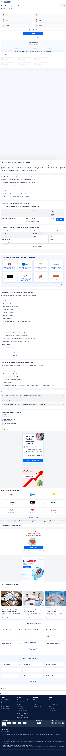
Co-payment (27, 664)
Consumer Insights (37, 706)
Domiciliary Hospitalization (30, 670)
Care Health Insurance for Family (40, 268)
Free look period (50, 675)
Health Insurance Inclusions (53, 670)
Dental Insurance (6, 643)
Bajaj (33, 496)
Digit (32, 504)
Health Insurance (7, 69)
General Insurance (6, 699)
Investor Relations (53, 711)
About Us (51, 699)
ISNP (50, 706)
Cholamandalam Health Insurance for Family (56, 268)
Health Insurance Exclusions (9, 675)
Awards (34, 704)
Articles (34, 699)
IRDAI (2, 731)
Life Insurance (6, 701)
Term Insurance (6, 702)
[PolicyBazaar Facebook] (52, 723)
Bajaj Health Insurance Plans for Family (25, 268)
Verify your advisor (53, 710)
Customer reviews (37, 701)
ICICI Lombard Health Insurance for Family (56, 279)
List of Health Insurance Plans (31, 629)
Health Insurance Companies (31, 635)
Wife (40, 15)
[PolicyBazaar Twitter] (56, 723)
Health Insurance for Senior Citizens (52, 635)
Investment (5, 704)
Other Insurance (6, 708)
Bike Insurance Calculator (22, 717)
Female (10, 8)
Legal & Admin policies (54, 704)
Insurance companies (37, 702)
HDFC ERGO (32, 512)
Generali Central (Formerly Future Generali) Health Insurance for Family (25, 279)
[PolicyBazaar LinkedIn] (59, 723)
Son (7, 20)
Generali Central (11, 512)
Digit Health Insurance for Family (9, 279)
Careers (50, 702)
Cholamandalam (11, 504)
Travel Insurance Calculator (22, 713)
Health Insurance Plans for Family (10, 635)
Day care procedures (51, 664)
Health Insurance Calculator (23, 711)
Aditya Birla (11, 496)
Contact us (51, 708)
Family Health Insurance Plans (11, 284)
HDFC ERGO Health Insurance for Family (40, 279)
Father (7, 25)
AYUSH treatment (6, 664)
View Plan (59, 219)
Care (54, 496)
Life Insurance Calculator (22, 710)
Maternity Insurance (51, 629)
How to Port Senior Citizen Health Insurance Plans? (10, 610)
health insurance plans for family (34, 168)
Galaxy (54, 504)
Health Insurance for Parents (53, 643)
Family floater (27, 675)
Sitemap (51, 701)
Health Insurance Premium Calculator (30, 643)
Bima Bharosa (6, 731)
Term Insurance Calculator (22, 704)
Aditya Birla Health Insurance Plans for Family (9, 268)
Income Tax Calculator (21, 702)
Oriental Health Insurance (16, 69)
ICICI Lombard (53, 512)
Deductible (5, 670)
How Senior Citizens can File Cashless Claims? (55, 610)
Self (7, 15)
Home (2, 69)
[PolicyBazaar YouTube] (63, 723)
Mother (40, 25)
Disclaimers (3, 688)
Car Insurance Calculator (22, 715)
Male (4, 8)
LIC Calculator (20, 708)
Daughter (41, 20)
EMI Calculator (20, 706)
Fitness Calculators (23, 701)
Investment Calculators (23, 699)
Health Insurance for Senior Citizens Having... (32, 610)
